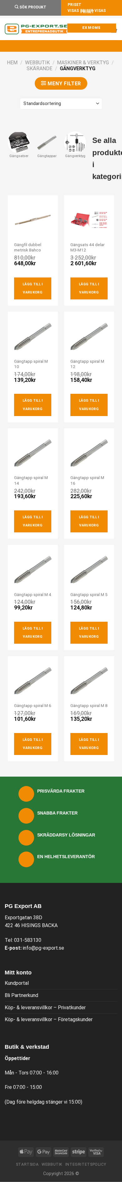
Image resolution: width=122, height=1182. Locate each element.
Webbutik (37, 63)
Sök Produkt (32, 7)
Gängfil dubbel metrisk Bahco (27, 247)
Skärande (39, 68)
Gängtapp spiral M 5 (89, 594)
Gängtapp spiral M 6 (32, 705)
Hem (12, 63)
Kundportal (17, 983)
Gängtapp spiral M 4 (32, 594)
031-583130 (27, 940)
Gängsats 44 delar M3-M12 (87, 247)
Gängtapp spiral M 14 (31, 480)
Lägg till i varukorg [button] (33, 288)
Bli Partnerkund (21, 995)
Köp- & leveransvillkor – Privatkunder (45, 1008)
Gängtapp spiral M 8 (89, 705)
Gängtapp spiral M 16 (87, 480)
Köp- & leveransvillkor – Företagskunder (49, 1019)
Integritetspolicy (85, 1164)
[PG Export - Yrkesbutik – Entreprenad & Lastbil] (36, 29)
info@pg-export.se (43, 948)
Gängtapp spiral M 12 (87, 364)
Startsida (27, 1164)
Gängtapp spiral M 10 (31, 364)
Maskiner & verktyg (83, 63)
